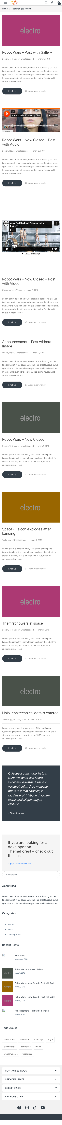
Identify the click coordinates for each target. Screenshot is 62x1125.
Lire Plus (12, 91)
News (11, 151)
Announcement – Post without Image (32, 1010)
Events (5, 353)
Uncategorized (27, 59)
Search (46, 2)
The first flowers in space (22, 623)
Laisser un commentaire (37, 91)
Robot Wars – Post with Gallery (27, 52)
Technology (14, 59)
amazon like (9, 1039)
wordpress (27, 1054)
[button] (9, 45)
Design (5, 59)
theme (38, 1046)
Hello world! (20, 955)
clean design (10, 1046)
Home (4, 8)
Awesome (24, 1039)
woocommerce (10, 1054)
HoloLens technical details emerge (30, 713)
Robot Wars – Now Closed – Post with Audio (35, 983)
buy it (50, 1039)
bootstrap (38, 1039)
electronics (26, 1046)
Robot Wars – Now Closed (23, 439)
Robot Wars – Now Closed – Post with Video (35, 997)
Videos (19, 290)
